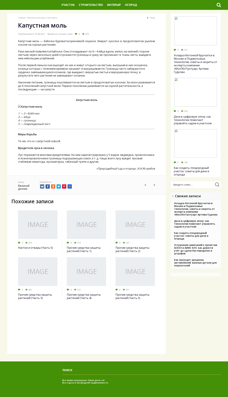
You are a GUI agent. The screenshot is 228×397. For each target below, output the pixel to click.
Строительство (91, 5)
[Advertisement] (86, 330)
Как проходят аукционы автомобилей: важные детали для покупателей (195, 262)
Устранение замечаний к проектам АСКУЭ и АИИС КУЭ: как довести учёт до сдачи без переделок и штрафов (195, 249)
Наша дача (94, 380)
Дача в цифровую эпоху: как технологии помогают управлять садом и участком (194, 223)
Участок (68, 5)
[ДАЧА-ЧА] (33, 5)
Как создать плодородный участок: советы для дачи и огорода (191, 235)
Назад (152, 18)
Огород (131, 5)
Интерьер (114, 5)
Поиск (67, 370)
